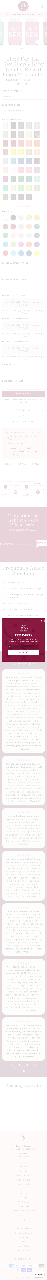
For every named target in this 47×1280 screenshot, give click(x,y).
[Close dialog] (43, 620)
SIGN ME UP (23, 652)
